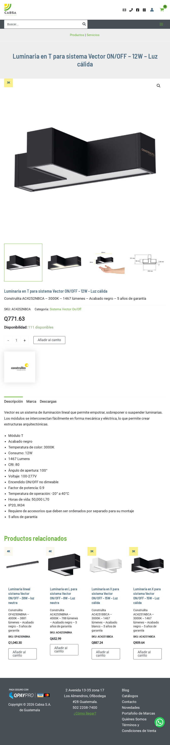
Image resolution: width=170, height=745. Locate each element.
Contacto (129, 702)
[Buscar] (84, 24)
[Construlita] (19, 367)
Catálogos (130, 696)
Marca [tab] (31, 401)
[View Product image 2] (64, 263)
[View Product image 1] (23, 263)
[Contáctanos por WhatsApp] (159, 722)
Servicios (93, 35)
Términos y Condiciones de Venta (139, 728)
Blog (125, 690)
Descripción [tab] (13, 401)
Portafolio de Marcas (138, 713)
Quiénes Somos (134, 719)
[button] (158, 85)
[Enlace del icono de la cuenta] (152, 10)
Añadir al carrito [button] (19, 653)
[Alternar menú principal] (161, 24)
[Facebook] (137, 10)
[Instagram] (144, 10)
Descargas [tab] (48, 401)
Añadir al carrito (49, 340)
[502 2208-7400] (131, 10)
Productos (77, 35)
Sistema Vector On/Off (65, 309)
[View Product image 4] (147, 263)
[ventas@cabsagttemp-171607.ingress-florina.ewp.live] (124, 10)
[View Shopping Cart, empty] (162, 10)
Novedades (131, 707)
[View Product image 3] (106, 263)
